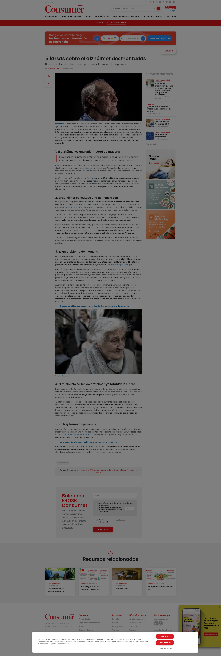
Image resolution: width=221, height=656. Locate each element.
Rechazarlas (165, 643)
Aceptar (165, 636)
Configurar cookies (165, 648)
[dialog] (115, 642)
